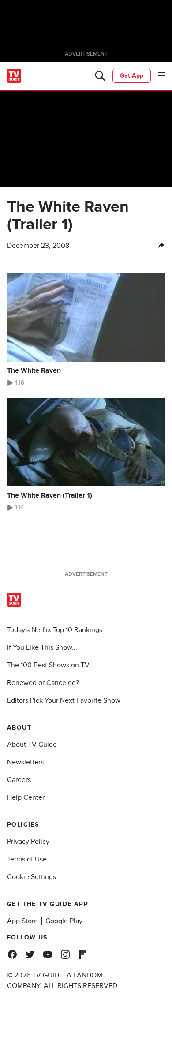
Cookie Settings (31, 876)
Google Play (63, 921)
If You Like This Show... (42, 647)
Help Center (26, 797)
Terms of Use (27, 859)
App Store (22, 921)
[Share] (161, 245)
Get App (131, 75)
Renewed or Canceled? (43, 682)
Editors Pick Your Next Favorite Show (63, 700)
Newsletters (25, 762)
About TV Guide (32, 744)
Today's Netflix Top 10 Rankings (54, 629)
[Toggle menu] (161, 75)
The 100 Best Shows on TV (48, 665)
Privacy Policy (28, 841)
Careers (19, 779)
